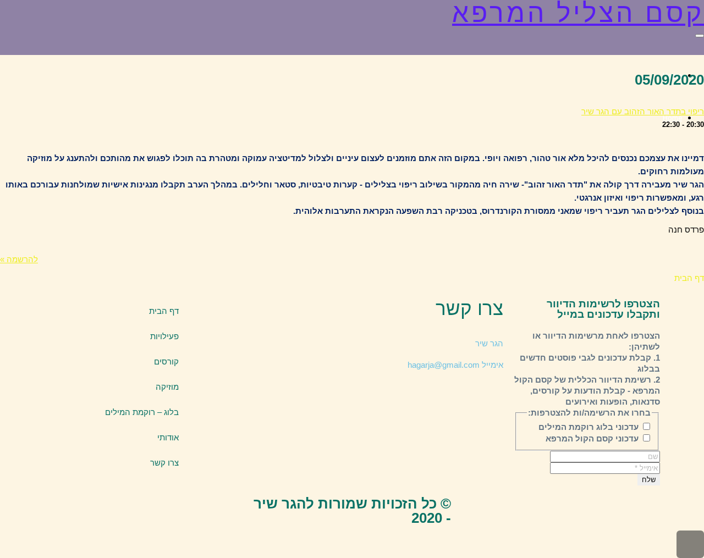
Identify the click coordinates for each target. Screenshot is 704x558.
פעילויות (164, 336)
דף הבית (164, 311)
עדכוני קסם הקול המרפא (593, 438)
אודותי (168, 437)
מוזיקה (167, 386)
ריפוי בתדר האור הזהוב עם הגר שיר (642, 111)
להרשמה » (19, 259)
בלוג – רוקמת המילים (142, 412)
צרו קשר (164, 462)
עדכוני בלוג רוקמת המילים (589, 427)
